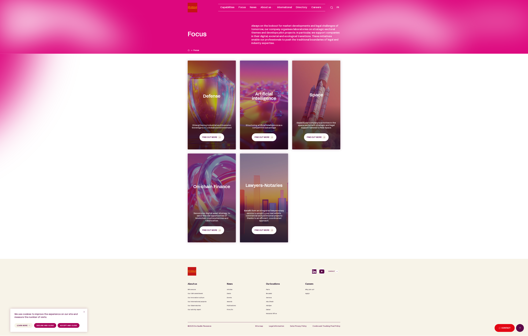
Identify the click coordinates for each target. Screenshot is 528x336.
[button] (266, 7)
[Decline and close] (84, 312)
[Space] (316, 105)
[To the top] (520, 328)
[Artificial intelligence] (264, 105)
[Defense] (212, 105)
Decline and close (45, 325)
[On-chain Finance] (212, 198)
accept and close (68, 325)
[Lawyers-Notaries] (264, 198)
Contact (331, 271)
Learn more (22, 325)
